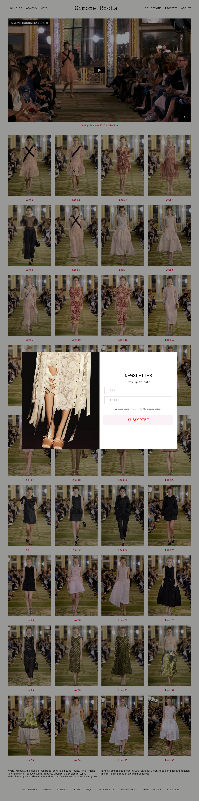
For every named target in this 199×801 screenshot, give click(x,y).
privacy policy (154, 409)
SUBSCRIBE (138, 420)
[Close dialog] (174, 355)
